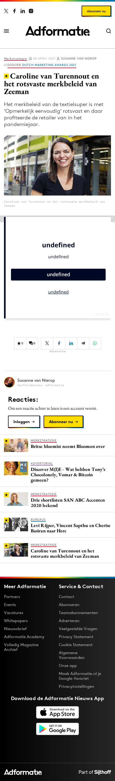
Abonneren (69, 604)
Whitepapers (16, 620)
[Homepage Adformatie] (57, 31)
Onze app (68, 665)
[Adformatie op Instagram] (31, 11)
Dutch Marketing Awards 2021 (49, 65)
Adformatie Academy (24, 636)
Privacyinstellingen (76, 686)
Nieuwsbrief (15, 628)
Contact (66, 596)
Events (10, 604)
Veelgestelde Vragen (78, 628)
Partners (12, 596)
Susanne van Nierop (79, 58)
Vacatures (13, 612)
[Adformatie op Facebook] (14, 11)
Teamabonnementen (78, 612)
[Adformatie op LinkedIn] (23, 11)
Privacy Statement (76, 636)
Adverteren (69, 620)
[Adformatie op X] (6, 11)
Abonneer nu (96, 11)
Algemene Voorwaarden (72, 655)
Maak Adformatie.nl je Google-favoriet (80, 676)
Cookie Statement (76, 644)
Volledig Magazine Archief (21, 647)
